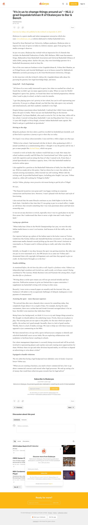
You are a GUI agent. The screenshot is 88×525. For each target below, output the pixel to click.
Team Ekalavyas (17, 21)
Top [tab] (15, 441)
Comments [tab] (17, 420)
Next (70, 407)
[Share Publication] (67, 4)
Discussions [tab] (26, 441)
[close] (60, 449)
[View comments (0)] (18, 27)
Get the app (52, 517)
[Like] (14, 27)
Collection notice (62, 513)
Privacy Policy (57, 479)
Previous (19, 407)
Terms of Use (52, 477)
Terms (55, 513)
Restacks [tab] (24, 420)
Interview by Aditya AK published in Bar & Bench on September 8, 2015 (37, 32)
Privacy (50, 513)
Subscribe (74, 4)
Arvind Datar (34, 148)
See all (16, 487)
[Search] (63, 4)
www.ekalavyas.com (23, 39)
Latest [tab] (19, 441)
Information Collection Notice (43, 479)
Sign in (82, 4)
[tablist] (20, 420)
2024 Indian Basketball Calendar (25, 446)
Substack (35, 521)
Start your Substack (39, 517)
